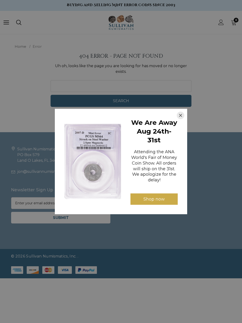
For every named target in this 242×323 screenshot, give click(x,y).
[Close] (180, 115)
